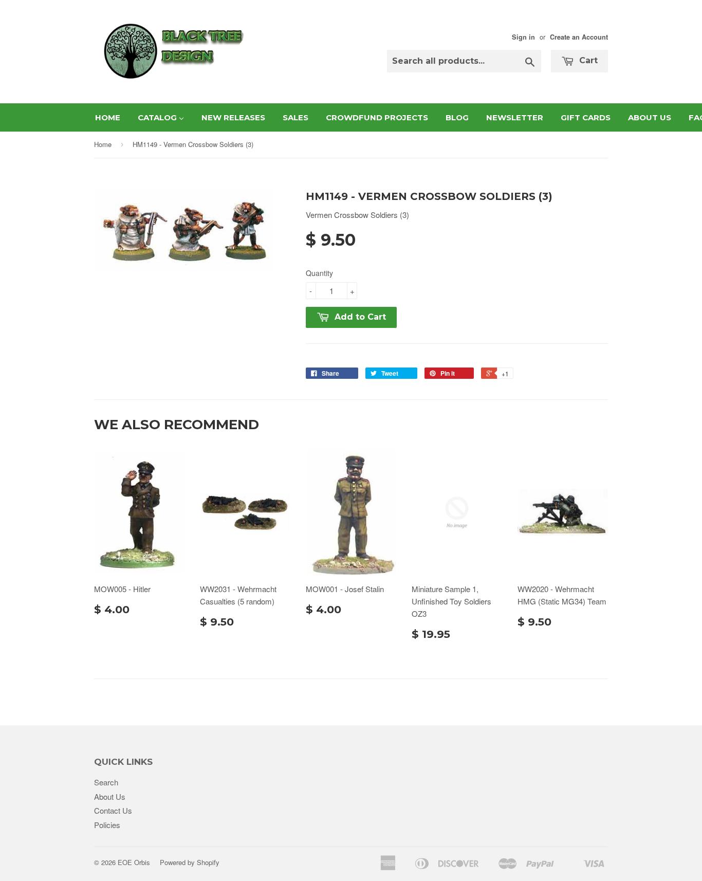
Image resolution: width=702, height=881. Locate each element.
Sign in (523, 37)
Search (106, 782)
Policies (107, 824)
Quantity (319, 273)
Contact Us (113, 810)
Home (103, 144)
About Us (109, 796)
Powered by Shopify (189, 862)
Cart (587, 60)
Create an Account (579, 37)
